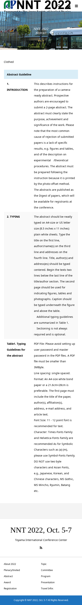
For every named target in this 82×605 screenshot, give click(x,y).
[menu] (68, 5)
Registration (10, 588)
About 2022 (10, 564)
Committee (47, 570)
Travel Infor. (47, 588)
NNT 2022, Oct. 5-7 (41, 530)
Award (7, 582)
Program (45, 576)
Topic (44, 564)
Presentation (48, 582)
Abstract (8, 576)
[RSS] (41, 547)
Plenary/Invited (12, 570)
